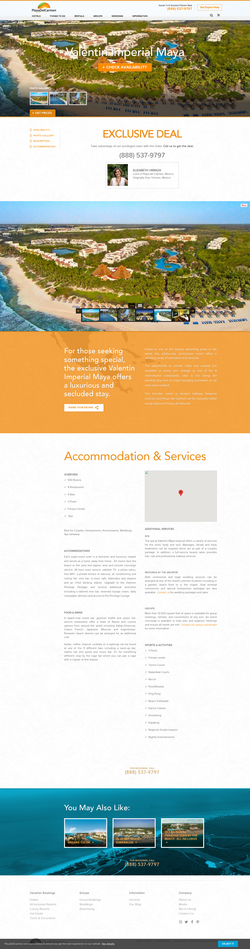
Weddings (117, 16)
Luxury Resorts (39, 909)
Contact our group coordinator (199, 624)
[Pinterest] (198, 921)
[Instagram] (180, 921)
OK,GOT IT (228, 943)
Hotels (36, 16)
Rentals (79, 16)
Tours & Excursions (42, 918)
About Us (185, 899)
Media (183, 904)
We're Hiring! (187, 909)
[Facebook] (192, 921)
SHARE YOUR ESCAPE (80, 407)
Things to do (57, 16)
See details (108, 943)
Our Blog (135, 904)
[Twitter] (186, 921)
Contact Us (186, 913)
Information (139, 16)
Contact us (163, 592)
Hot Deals (36, 913)
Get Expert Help (209, 7)
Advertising (86, 909)
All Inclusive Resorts (43, 904)
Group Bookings (90, 899)
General (134, 899)
